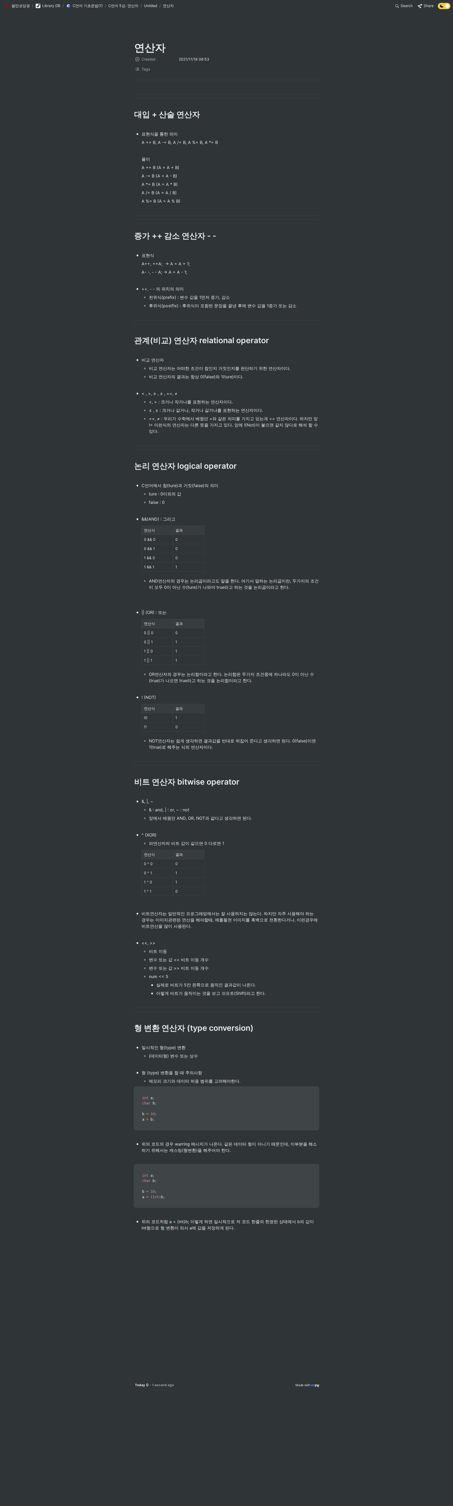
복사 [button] (313, 1091)
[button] (17, 6)
